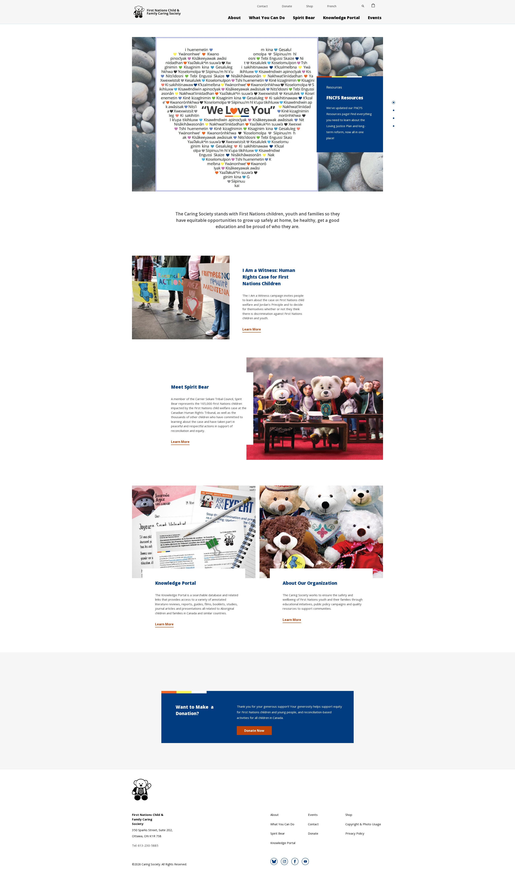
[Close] (363, 6)
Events (374, 17)
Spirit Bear (304, 17)
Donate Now (254, 730)
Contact (262, 6)
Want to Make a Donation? (195, 710)
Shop (309, 6)
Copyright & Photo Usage (363, 824)
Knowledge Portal (341, 17)
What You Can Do (267, 17)
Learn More (251, 329)
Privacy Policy (354, 833)
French (331, 6)
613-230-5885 (148, 845)
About (234, 17)
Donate (287, 6)
